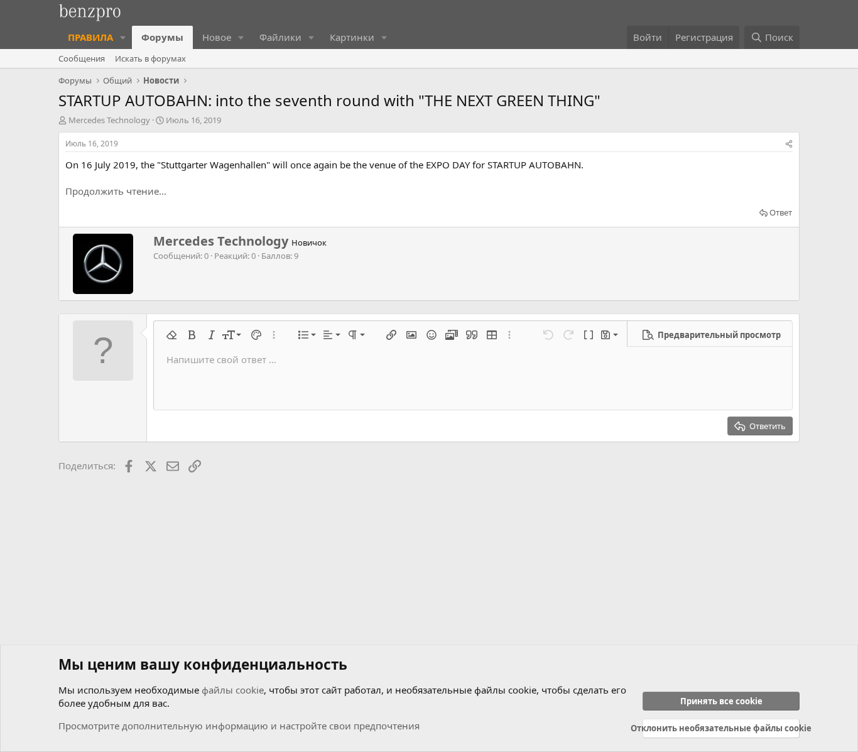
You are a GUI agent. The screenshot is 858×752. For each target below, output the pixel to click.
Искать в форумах (150, 58)
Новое (216, 37)
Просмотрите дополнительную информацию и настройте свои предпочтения (239, 725)
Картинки (352, 37)
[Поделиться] (789, 144)
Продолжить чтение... (115, 191)
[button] (123, 37)
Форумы (162, 37)
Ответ (780, 212)
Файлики (280, 37)
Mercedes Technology (109, 120)
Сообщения (81, 58)
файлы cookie (233, 690)
